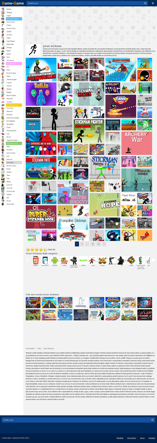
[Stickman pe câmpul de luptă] (136, 180)
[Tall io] (41, 94)
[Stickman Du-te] (65, 210)
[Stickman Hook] (33, 124)
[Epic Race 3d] (81, 149)
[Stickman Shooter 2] (97, 75)
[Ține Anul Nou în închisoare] (81, 75)
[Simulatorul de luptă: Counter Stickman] (97, 63)
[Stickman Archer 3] (89, 94)
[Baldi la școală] (144, 87)
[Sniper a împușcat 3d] (144, 75)
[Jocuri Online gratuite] (13, 3)
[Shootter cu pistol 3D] (57, 118)
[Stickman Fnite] (41, 167)
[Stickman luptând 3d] (81, 112)
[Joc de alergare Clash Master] (120, 69)
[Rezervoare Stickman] (128, 87)
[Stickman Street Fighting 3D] (65, 161)
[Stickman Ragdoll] (49, 186)
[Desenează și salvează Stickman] (112, 302)
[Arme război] (136, 143)
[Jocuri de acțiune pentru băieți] (112, 260)
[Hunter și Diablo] (112, 87)
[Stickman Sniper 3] (128, 124)
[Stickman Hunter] (128, 235)
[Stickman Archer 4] (33, 112)
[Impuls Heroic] (97, 223)
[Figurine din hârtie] (128, 302)
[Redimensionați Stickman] (81, 173)
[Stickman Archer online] (112, 137)
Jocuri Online (131, 438)
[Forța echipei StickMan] (112, 124)
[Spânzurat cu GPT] (81, 302)
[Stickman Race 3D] (65, 100)
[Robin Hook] (144, 235)
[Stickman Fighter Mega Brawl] (89, 131)
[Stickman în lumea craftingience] (65, 173)
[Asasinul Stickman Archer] (144, 314)
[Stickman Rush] (144, 198)
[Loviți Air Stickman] (144, 302)
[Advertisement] (58, 25)
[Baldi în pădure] (65, 137)
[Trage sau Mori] (128, 223)
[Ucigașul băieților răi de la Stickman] (41, 69)
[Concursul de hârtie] (128, 198)
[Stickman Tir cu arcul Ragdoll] (33, 302)
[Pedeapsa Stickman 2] (65, 75)
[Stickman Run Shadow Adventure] (144, 223)
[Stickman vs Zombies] (112, 223)
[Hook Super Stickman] (41, 217)
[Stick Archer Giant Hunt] (81, 314)
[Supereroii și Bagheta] (41, 143)
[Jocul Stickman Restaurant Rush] (65, 302)
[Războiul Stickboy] (33, 314)
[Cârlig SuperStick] (97, 302)
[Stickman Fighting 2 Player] (105, 167)
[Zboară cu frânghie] (65, 87)
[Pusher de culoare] (144, 124)
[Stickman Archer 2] (33, 186)
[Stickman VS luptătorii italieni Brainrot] (144, 63)
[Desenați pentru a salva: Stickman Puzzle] (97, 314)
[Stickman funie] (105, 204)
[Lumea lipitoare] (112, 235)
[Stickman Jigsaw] (49, 198)
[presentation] (27, 260)
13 (93, 244)
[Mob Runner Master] (49, 302)
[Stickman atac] (49, 235)
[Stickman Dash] (128, 161)
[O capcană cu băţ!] (97, 149)
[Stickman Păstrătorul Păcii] (97, 186)
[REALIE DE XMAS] (97, 235)
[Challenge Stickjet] (81, 210)
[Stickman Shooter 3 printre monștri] (81, 63)
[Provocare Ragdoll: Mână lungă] (49, 314)
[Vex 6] (65, 63)
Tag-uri (142, 438)
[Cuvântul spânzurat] (97, 112)
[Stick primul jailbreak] (144, 100)
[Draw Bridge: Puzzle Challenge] (128, 314)
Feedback (152, 438)
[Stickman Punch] (33, 198)
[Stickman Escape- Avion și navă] (144, 161)
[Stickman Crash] (112, 149)
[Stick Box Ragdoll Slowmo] (65, 149)
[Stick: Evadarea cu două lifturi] (81, 161)
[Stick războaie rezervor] (120, 106)
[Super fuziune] (33, 235)
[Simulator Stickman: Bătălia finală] (112, 186)
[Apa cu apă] (73, 192)
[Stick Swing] (65, 314)
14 (98, 244)
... (87, 244)
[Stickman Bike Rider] (128, 210)
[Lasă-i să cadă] (144, 210)
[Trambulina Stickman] (73, 229)
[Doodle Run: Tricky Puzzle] (112, 314)
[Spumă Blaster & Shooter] (144, 112)
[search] (145, 3)
